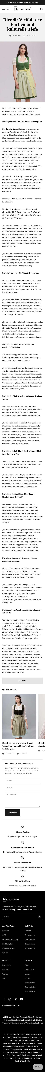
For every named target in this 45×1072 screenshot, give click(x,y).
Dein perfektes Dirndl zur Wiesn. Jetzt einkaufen (22, 2)
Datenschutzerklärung (10, 940)
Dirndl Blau (16, 1037)
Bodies (27, 978)
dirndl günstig (10, 1049)
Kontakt (5, 953)
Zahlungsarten (30, 944)
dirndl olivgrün (18, 1058)
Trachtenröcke (30, 991)
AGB (4, 935)
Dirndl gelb (25, 1061)
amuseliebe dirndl (35, 1034)
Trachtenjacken (30, 987)
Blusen (27, 974)
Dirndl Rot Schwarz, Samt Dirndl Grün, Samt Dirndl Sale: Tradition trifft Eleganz (18, 746)
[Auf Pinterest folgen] (15, 999)
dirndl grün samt (15, 1043)
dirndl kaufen (35, 1049)
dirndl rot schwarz (28, 1055)
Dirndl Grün (24, 1034)
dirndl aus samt (14, 1055)
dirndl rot (11, 1046)
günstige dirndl (22, 1049)
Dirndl (27, 965)
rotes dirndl (21, 1046)
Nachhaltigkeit (7, 944)
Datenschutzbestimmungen (13, 773)
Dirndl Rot (29, 1037)
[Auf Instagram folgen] (9, 999)
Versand (28, 931)
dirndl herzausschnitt (10, 1052)
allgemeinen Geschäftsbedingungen (23, 771)
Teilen (24, 681)
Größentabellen (30, 940)
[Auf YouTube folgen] (21, 999)
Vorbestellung (30, 948)
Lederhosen (6, 965)
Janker (4, 978)
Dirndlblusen (29, 969)
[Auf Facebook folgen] (3, 999)
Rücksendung (30, 935)
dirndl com (35, 1040)
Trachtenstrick (30, 983)
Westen (5, 974)
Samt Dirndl (7, 1037)
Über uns (5, 931)
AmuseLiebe (11, 1034)
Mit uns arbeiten (8, 948)
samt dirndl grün (30, 1043)
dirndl (5, 1043)
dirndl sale (30, 1058)
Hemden (5, 969)
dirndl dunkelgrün (26, 1052)
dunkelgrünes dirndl (35, 1046)
